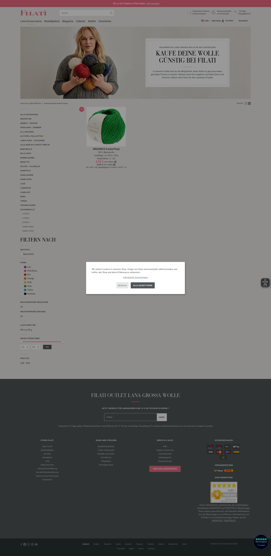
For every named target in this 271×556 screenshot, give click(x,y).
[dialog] (135, 278)
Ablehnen (122, 285)
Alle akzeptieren (142, 285)
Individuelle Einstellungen (135, 277)
